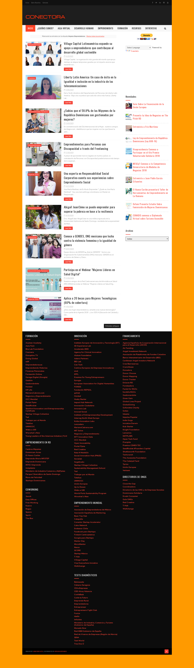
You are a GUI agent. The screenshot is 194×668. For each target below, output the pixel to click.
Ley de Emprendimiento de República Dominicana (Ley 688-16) (150, 139)
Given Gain (128, 398)
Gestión (29, 380)
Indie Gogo (128, 420)
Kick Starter (128, 426)
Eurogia (77, 380)
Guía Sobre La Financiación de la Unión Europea (148, 105)
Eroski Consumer (130, 496)
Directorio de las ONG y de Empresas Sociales (143, 490)
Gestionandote (129, 395)
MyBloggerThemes (61, 651)
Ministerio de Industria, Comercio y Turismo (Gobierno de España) (93, 623)
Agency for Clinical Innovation (87, 352)
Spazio (29, 512)
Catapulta (78, 519)
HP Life (29, 390)
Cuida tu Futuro (81, 597)
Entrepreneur (80, 607)
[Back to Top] (167, 651)
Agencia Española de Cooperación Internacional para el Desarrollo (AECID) (144, 344)
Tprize (125, 464)
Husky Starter (80, 399)
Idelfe (76, 616)
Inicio (27, 3)
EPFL (76, 374)
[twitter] (156, 2)
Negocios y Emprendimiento (38, 396)
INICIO (30, 28)
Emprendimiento (34, 45)
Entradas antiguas (112, 326)
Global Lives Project (132, 401)
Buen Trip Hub (80, 516)
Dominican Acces (33, 452)
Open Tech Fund (130, 439)
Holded (29, 387)
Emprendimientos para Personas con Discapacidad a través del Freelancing (86, 146)
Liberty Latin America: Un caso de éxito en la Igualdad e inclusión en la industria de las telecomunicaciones (90, 81)
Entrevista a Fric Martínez (145, 126)
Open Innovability (82, 443)
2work (28, 496)
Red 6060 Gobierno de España (87, 631)
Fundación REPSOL (82, 390)
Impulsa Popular (130, 417)
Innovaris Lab (80, 408)
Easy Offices (31, 499)
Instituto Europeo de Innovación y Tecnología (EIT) (97, 343)
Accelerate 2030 (81, 349)
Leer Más (68, 69)
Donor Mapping (130, 376)
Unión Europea (80, 484)
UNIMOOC (30, 426)
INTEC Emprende (33, 465)
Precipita (127, 442)
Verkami (126, 470)
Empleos (31, 78)
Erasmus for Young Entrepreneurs (89, 377)
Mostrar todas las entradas (95, 36)
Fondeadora (128, 386)
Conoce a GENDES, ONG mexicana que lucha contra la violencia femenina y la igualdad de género (90, 240)
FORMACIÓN (122, 28)
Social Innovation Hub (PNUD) (87, 455)
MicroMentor (80, 544)
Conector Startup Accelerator (87, 522)
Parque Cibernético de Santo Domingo (43, 474)
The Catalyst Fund (131, 461)
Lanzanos (127, 433)
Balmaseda (79, 582)
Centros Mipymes (33, 449)
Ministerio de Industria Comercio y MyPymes (45, 471)
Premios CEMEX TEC (132, 445)
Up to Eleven (80, 487)
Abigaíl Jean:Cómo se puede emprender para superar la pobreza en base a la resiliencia (89, 209)
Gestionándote (32, 383)
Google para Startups (84, 538)
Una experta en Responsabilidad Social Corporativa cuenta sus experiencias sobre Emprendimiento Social (89, 177)
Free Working (32, 502)
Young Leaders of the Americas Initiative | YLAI (46, 436)
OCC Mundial (32, 399)
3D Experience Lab (82, 346)
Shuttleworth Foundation (134, 451)
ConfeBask (79, 594)
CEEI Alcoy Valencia (83, 591)
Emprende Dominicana (36, 461)
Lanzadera (79, 424)
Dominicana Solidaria (132, 493)
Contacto (45, 3)
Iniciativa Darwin (130, 423)
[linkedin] (160, 2)
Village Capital (81, 560)
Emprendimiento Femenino (38, 112)
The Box (29, 518)
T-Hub (77, 556)
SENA (76, 637)
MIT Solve (78, 430)
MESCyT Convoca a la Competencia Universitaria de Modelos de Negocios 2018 (149, 167)
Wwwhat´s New (33, 433)
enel (76, 371)
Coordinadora (129, 487)
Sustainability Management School (89, 468)
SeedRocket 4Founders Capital (136, 448)
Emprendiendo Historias (36, 368)
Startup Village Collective (37, 414)
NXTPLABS (127, 436)
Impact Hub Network (83, 402)
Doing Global (32, 358)
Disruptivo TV (32, 355)
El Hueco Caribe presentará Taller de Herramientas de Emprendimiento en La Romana (150, 193)
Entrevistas (32, 237)
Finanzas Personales (35, 371)
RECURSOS (136, 28)
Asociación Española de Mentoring (89, 513)
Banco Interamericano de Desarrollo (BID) (141, 357)
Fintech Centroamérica (84, 534)
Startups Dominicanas (35, 480)
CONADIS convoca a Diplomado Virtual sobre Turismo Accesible (148, 217)
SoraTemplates (38, 651)
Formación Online (34, 374)
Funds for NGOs (130, 389)
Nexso (77, 547)
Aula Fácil (30, 346)
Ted (27, 417)
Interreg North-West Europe (86, 418)
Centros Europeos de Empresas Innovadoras (94, 368)
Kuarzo (29, 505)
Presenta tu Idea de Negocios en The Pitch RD (150, 117)
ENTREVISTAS (151, 28)
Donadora (127, 370)
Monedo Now (80, 628)
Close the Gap (129, 483)
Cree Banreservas (130, 364)
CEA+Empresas (81, 588)
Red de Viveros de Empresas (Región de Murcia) (95, 634)
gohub (77, 393)
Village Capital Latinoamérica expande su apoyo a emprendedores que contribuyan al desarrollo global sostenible (89, 47)
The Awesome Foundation (134, 458)
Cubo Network (80, 525)
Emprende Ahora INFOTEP (37, 458)
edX (27, 361)
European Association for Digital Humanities (94, 383)
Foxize (77, 613)
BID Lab (77, 361)
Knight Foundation (131, 429)
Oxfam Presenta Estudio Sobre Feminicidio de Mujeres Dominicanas (150, 205)
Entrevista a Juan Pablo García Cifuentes (148, 180)
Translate (135, 51)
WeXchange (79, 566)
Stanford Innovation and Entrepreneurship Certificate (45, 409)
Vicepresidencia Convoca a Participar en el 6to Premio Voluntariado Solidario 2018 (146, 152)
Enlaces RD (128, 382)
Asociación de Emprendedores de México (92, 509)
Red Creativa (80, 449)
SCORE (77, 550)
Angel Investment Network (135, 351)
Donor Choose (129, 373)
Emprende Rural (81, 600)
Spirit (28, 515)
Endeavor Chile (81, 528)
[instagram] (163, 2)
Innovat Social (80, 412)
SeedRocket (31, 405)
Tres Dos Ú (79, 644)
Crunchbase (128, 367)
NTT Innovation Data (83, 437)
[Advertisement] (120, 15)
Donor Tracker (129, 379)
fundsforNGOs (129, 392)
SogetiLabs (79, 462)
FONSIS (77, 387)
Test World (79, 640)
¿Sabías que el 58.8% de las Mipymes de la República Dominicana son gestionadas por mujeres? (89, 114)
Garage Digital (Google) (36, 377)
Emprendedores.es (34, 365)
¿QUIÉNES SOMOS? (45, 28)
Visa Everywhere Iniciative (86, 563)
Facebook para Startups (85, 531)
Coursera (30, 352)
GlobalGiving (129, 404)
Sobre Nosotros (36, 3)
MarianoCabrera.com (35, 393)
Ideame (126, 414)
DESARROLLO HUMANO (84, 28)
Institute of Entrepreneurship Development (93, 415)
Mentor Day (79, 541)
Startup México (81, 553)
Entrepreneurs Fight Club (85, 610)
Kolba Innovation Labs (84, 421)
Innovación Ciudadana (84, 405)
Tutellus (29, 423)
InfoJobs (78, 619)
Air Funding (128, 348)
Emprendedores (81, 604)
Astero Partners (81, 358)
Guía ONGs (128, 499)
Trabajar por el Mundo (36, 420)
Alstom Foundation (82, 355)
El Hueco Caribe (33, 455)
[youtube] (167, 2)
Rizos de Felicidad (34, 477)
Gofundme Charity (131, 407)
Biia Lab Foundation (35, 349)
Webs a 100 (31, 429)
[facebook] (152, 2)
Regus (28, 509)
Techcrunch (128, 455)
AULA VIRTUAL (64, 28)
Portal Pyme (31, 402)
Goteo (125, 411)
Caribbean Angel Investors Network (139, 360)
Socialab (78, 459)
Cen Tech (78, 365)
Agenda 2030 (33, 175)
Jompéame (30, 468)
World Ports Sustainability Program (90, 493)
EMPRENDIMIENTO (105, 28)
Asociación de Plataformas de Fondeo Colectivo (144, 354)
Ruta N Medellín (81, 452)
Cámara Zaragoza (82, 585)
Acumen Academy (33, 343)
